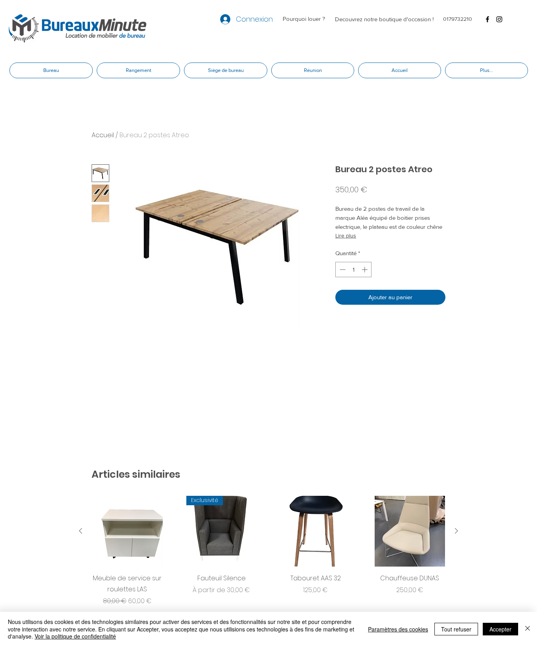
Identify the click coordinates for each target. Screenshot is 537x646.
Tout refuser (456, 629)
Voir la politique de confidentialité (75, 636)
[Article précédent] (80, 531)
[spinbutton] (353, 269)
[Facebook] (487, 19)
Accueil (103, 135)
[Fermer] (527, 629)
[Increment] (365, 269)
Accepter (500, 629)
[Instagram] (499, 19)
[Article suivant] (456, 531)
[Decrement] (342, 269)
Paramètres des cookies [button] (398, 629)
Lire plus (345, 235)
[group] (268, 550)
